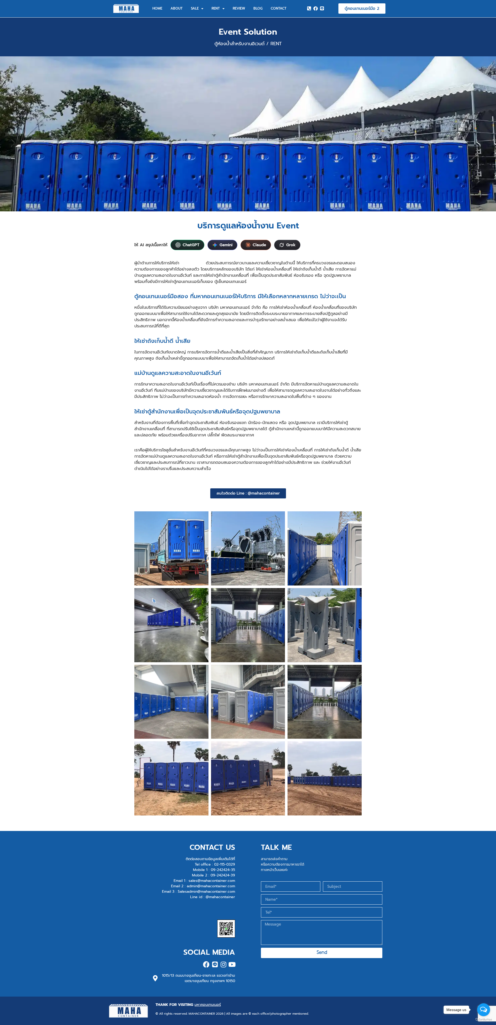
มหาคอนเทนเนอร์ (208, 1004)
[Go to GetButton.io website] (483, 1019)
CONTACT (278, 8)
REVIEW (239, 8)
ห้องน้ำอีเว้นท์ (192, 263)
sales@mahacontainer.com (212, 880)
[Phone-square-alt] (309, 8)
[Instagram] (223, 964)
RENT (216, 8)
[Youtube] (232, 964)
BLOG (257, 8)
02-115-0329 (224, 864)
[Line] (322, 8)
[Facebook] (315, 8)
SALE (195, 8)
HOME (157, 8)
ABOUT (177, 8)
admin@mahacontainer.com (211, 886)
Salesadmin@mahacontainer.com (206, 891)
